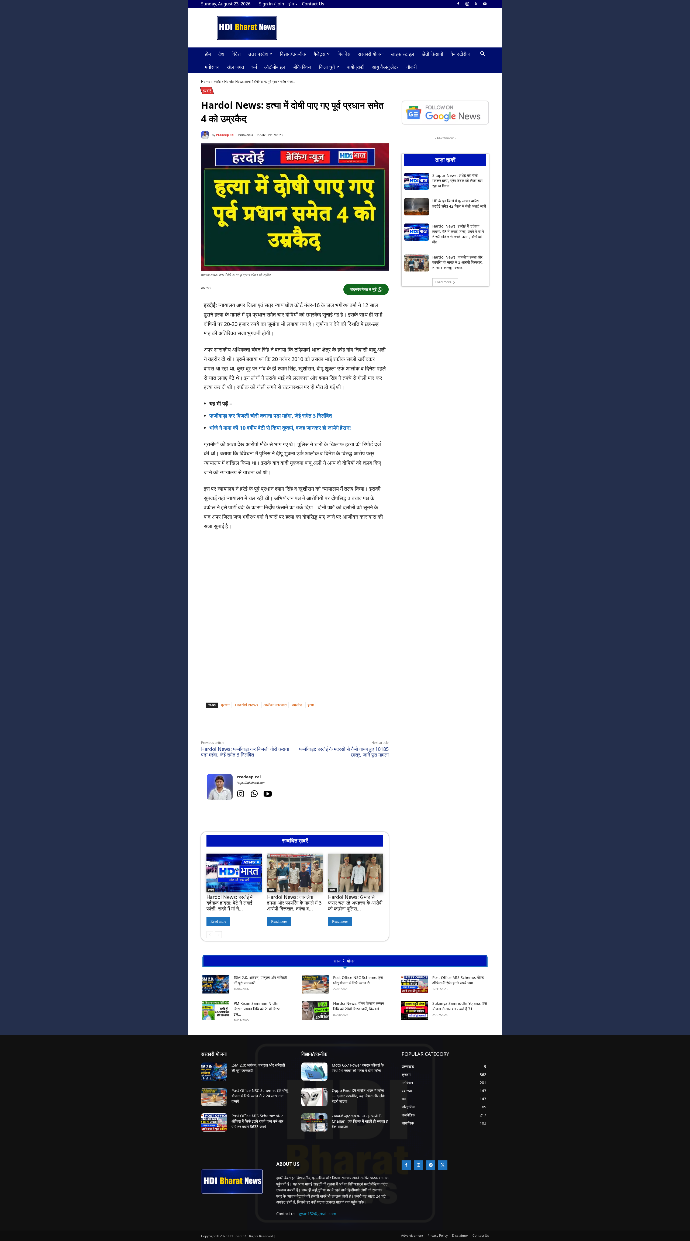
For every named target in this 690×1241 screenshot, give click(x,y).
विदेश (236, 54)
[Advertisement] (295, 576)
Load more (443, 282)
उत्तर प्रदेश (258, 54)
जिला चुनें (327, 67)
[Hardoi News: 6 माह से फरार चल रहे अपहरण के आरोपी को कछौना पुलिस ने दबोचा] (355, 873)
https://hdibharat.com (251, 783)
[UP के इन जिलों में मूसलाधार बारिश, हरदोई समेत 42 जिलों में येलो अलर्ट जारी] (416, 206)
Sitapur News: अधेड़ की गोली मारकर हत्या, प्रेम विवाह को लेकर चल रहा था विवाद (457, 180)
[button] (482, 54)
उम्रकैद (297, 704)
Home (205, 81)
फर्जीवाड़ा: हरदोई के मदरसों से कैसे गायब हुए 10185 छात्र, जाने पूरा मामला (344, 752)
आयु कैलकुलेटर (385, 67)
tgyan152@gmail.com (317, 1213)
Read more (218, 921)
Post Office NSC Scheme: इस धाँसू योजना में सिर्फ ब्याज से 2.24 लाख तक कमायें (260, 1096)
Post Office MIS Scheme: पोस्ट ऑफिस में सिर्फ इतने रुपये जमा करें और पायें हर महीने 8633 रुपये (257, 1121)
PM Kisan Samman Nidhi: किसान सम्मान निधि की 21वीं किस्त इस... (257, 1009)
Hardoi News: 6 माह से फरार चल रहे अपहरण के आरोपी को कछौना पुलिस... (355, 903)
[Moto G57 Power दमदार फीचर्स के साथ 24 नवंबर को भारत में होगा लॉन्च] (314, 1072)
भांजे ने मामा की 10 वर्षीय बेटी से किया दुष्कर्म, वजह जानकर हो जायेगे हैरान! (280, 427)
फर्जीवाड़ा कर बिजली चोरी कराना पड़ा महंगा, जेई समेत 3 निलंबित (270, 415)
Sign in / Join (271, 4)
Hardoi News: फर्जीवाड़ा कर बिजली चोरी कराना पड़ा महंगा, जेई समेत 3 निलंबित (245, 752)
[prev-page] (209, 934)
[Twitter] (476, 4)
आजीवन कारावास (275, 704)
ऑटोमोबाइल (274, 67)
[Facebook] (458, 4)
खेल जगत (235, 67)
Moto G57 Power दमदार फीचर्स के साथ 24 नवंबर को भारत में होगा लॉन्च (358, 1068)
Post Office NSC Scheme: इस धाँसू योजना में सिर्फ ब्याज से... (358, 980)
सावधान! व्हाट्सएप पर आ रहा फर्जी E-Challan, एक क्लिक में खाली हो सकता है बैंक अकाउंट (360, 1121)
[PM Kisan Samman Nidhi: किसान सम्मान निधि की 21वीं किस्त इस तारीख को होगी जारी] (215, 1010)
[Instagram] (467, 4)
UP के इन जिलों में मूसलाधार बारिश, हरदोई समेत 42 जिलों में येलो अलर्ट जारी (459, 203)
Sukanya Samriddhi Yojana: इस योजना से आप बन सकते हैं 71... (459, 1006)
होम (291, 4)
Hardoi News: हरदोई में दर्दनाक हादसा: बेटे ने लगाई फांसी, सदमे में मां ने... (229, 903)
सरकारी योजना (371, 54)
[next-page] (218, 934)
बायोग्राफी (355, 67)
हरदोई (217, 81)
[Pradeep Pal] (206, 135)
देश (221, 54)
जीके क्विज (301, 67)
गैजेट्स (319, 54)
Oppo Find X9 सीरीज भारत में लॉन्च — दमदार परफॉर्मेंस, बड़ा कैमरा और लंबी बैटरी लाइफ (358, 1096)
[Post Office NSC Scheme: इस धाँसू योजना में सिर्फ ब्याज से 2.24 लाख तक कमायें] (315, 984)
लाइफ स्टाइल (402, 54)
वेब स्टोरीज (460, 54)
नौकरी (411, 67)
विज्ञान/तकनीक (293, 54)
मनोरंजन (212, 67)
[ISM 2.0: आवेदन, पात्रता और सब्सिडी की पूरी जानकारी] (215, 984)
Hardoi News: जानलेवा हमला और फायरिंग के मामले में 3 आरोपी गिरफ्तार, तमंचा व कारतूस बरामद (457, 262)
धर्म (254, 67)
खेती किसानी (432, 54)
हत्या (311, 704)
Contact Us (313, 4)
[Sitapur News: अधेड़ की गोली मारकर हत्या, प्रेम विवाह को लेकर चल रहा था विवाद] (416, 181)
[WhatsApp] (250, 727)
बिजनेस (343, 54)
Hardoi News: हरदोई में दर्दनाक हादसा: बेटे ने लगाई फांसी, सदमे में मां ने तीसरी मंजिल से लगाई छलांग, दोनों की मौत (458, 234)
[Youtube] (485, 4)
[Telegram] (275, 727)
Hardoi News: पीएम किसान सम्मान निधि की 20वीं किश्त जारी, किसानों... (358, 1006)
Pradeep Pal (225, 135)
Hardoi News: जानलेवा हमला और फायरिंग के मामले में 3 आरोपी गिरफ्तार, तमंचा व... (294, 903)
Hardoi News (246, 704)
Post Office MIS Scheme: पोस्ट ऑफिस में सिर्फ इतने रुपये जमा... (458, 980)
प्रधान (225, 704)
